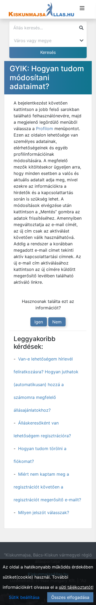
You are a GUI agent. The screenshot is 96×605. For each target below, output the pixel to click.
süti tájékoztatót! (76, 587)
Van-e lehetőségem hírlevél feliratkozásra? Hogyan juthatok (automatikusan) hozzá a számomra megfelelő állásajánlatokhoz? (46, 384)
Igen (38, 321)
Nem (57, 321)
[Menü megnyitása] (82, 8)
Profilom (44, 128)
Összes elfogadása (70, 597)
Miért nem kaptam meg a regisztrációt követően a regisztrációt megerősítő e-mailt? (47, 486)
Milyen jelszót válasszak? (43, 512)
